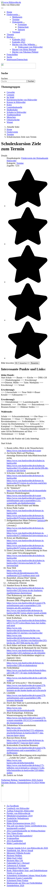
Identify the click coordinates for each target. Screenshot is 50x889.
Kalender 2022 (18, 39)
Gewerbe (11, 92)
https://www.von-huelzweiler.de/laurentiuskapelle (21, 709)
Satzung (21, 29)
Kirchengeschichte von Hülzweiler (22, 100)
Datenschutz (23, 27)
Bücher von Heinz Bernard (24, 49)
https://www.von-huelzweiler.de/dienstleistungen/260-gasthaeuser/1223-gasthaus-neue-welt (23, 573)
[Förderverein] (19, 15)
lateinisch (41, 520)
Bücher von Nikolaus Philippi (25, 52)
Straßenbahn (12, 110)
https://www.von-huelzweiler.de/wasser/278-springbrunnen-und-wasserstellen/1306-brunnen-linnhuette (26, 698)
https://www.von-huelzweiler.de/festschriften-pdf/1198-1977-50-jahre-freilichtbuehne (26, 671)
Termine (15, 19)
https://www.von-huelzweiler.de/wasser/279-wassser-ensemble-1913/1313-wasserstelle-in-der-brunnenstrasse (27, 720)
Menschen (11, 117)
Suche (9, 57)
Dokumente (17, 22)
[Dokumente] (23, 22)
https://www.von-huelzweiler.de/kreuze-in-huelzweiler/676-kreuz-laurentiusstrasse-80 (25, 516)
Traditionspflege (14, 115)
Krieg (9, 105)
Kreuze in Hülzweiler (16, 102)
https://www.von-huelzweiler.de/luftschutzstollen (20, 761)
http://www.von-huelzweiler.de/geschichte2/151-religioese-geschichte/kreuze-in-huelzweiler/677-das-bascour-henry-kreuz (25, 731)
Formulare (22, 24)
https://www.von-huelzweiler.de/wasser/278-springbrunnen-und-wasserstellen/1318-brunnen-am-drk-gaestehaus (26, 605)
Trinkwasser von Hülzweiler (30, 47)
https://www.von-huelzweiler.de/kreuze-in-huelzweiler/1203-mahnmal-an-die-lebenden (26, 651)
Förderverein (12, 14)
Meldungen (17, 17)
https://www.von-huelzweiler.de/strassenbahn (26, 490)
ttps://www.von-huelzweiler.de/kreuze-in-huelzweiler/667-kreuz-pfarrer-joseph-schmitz (27, 611)
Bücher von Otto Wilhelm (23, 44)
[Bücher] (14, 37)
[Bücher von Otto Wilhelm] (36, 45)
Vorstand (16, 32)
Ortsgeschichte (13, 120)
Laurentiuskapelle (14, 107)
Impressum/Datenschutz (17, 59)
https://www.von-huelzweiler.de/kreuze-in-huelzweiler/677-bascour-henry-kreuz (25, 741)
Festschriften (12, 54)
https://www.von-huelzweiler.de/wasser (24, 450)
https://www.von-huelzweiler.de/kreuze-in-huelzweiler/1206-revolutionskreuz (25, 664)
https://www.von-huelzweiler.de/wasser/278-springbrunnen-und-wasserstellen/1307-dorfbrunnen (26, 750)
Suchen (4, 78)
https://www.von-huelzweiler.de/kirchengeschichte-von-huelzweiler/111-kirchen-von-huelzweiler (24, 630)
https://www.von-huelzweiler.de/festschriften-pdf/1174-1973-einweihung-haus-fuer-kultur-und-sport (26, 623)
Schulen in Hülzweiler (16, 112)
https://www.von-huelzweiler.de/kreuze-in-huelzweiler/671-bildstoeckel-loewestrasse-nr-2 (27, 534)
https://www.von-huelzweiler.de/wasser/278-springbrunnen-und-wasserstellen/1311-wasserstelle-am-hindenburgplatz (26, 500)
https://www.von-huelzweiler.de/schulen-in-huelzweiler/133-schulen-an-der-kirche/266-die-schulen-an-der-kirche (27, 468)
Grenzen (10, 95)
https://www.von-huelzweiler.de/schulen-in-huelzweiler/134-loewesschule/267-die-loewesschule (26, 563)
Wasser (10, 122)
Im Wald (10, 97)
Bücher (10, 37)
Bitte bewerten (7, 363)
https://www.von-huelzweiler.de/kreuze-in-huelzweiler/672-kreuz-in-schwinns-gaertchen (27, 481)
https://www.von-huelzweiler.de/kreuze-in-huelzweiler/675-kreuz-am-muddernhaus (25, 546)
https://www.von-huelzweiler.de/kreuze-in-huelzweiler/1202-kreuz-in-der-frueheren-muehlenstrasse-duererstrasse (25, 590)
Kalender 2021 (18, 42)
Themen (10, 34)
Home (9, 12)
